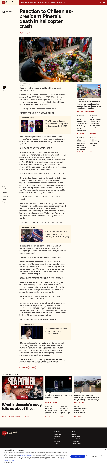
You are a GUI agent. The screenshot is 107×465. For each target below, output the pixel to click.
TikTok (56, 443)
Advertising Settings (35, 458)
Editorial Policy (76, 436)
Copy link (5, 196)
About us (74, 434)
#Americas (80, 111)
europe (39, 2)
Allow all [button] (78, 456)
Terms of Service (76, 439)
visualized (45, 2)
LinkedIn (5, 192)
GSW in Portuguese (57, 2)
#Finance (55, 402)
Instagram (57, 441)
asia (22, 2)
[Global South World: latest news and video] (9, 2)
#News (31, 33)
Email (4, 199)
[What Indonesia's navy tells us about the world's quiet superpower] (82, 144)
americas (33, 2)
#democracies (78, 416)
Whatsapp (5, 194)
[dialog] (53, 456)
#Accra (76, 402)
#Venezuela (80, 133)
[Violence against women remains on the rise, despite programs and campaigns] (95, 124)
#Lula (61, 416)
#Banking (92, 152)
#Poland (47, 416)
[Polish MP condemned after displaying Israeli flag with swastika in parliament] (51, 411)
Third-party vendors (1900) (26, 455)
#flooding (83, 402)
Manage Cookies (76, 443)
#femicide (93, 133)
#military (27, 416)
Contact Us (57, 434)
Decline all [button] (94, 456)
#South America (89, 111)
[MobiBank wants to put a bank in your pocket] (95, 144)
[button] (36, 462)
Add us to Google (5, 201)
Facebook (5, 188)
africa (27, 2)
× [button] (105, 449)
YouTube (56, 446)
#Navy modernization (16, 416)
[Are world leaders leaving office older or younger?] (80, 411)
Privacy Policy (75, 441)
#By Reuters (22, 33)
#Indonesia (80, 152)
